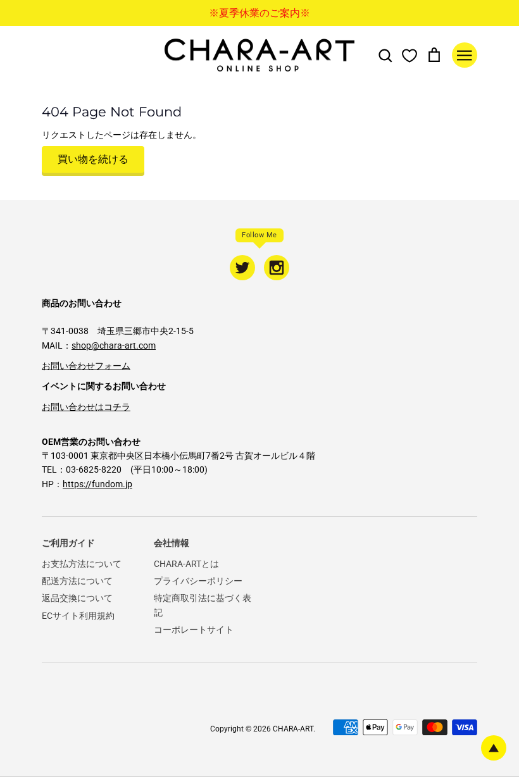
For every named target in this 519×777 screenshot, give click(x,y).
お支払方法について (82, 564)
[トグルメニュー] (464, 55)
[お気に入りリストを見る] (409, 55)
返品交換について (77, 598)
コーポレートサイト (194, 630)
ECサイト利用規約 (78, 616)
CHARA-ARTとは (186, 564)
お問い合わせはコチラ (86, 407)
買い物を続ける (93, 159)
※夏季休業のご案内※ (259, 13)
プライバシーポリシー (198, 581)
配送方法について (77, 581)
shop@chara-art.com (114, 345)
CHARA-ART (293, 728)
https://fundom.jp (97, 484)
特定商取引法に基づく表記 (202, 605)
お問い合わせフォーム (86, 366)
